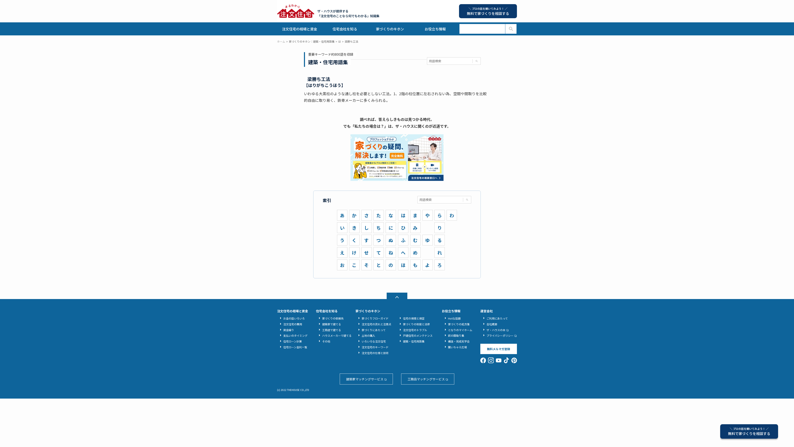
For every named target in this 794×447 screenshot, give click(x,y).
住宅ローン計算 (292, 341)
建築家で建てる (331, 324)
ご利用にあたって (497, 318)
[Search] (511, 29)
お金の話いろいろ (294, 318)
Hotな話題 (454, 318)
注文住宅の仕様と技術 (375, 353)
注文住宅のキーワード (375, 347)
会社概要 (492, 324)
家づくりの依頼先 (333, 318)
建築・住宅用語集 (414, 341)
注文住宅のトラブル (415, 330)
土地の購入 (368, 336)
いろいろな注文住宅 (374, 341)
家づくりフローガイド (375, 318)
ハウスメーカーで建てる (337, 336)
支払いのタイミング (295, 336)
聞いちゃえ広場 (457, 347)
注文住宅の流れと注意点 (376, 324)
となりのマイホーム (460, 330)
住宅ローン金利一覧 (295, 347)
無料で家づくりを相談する (749, 431)
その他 (326, 341)
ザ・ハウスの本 (496, 330)
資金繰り (288, 330)
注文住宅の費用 (292, 324)
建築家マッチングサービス (364, 379)
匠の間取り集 (456, 336)
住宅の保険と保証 (414, 318)
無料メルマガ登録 (498, 349)
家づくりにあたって (374, 330)
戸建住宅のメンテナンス (418, 336)
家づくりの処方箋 (459, 324)
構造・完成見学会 (459, 341)
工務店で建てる (331, 330)
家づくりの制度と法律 (416, 324)
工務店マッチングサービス (426, 379)
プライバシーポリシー (500, 336)
